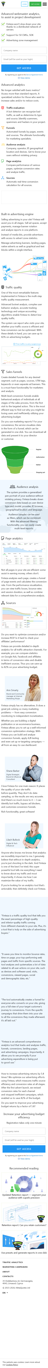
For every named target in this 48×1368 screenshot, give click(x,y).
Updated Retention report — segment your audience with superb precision (24, 1196)
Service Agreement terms (34, 75)
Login (24, 4)
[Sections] (45, 4)
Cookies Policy (12, 1364)
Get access (35, 4)
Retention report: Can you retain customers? (24, 1225)
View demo (25, 78)
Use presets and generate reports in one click (24, 1252)
